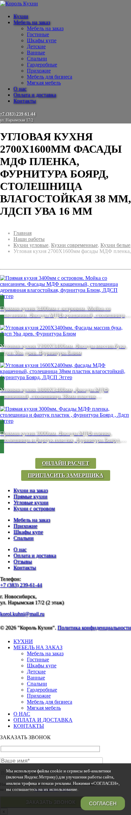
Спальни (37, 58)
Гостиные (38, 34)
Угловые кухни (30, 502)
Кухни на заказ (30, 490)
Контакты (24, 101)
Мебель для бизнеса (49, 77)
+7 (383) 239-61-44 (21, 585)
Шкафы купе (41, 40)
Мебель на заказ (31, 22)
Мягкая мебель (44, 83)
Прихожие (39, 70)
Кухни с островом (34, 508)
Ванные (36, 52)
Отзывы (22, 561)
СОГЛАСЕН (103, 803)
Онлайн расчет (65, 463)
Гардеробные (42, 64)
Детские (36, 46)
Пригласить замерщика (65, 475)
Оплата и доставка (34, 95)
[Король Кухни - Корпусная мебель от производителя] (19, 3)
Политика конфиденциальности (94, 627)
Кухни (20, 16)
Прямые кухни (30, 496)
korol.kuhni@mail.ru (22, 614)
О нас (20, 89)
